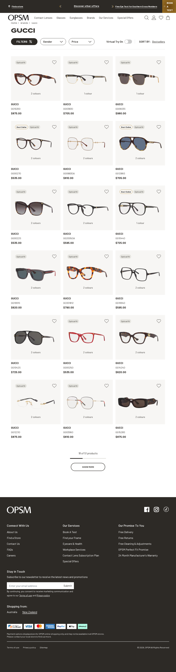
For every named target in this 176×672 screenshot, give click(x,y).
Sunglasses (76, 17)
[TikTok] (166, 510)
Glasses (61, 17)
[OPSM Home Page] (19, 509)
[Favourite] (54, 62)
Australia (12, 612)
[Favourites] (161, 18)
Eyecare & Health (72, 543)
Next (112, 6)
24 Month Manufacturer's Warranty (138, 555)
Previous (60, 6)
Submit (68, 585)
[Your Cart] (168, 17)
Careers (11, 555)
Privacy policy (43, 595)
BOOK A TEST (170, 6)
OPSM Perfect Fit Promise (133, 549)
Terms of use (25, 595)
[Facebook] (147, 510)
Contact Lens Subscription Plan (81, 555)
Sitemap (44, 647)
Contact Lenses (43, 17)
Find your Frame (72, 537)
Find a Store (14, 537)
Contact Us (13, 543)
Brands (91, 17)
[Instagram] (156, 510)
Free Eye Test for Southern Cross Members (136, 6)
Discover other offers (86, 5)
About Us (12, 532)
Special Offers (125, 17)
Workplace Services (74, 549)
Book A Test (70, 532)
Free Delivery (125, 532)
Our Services (106, 17)
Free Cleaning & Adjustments (134, 543)
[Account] (154, 17)
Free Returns (125, 537)
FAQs (10, 549)
